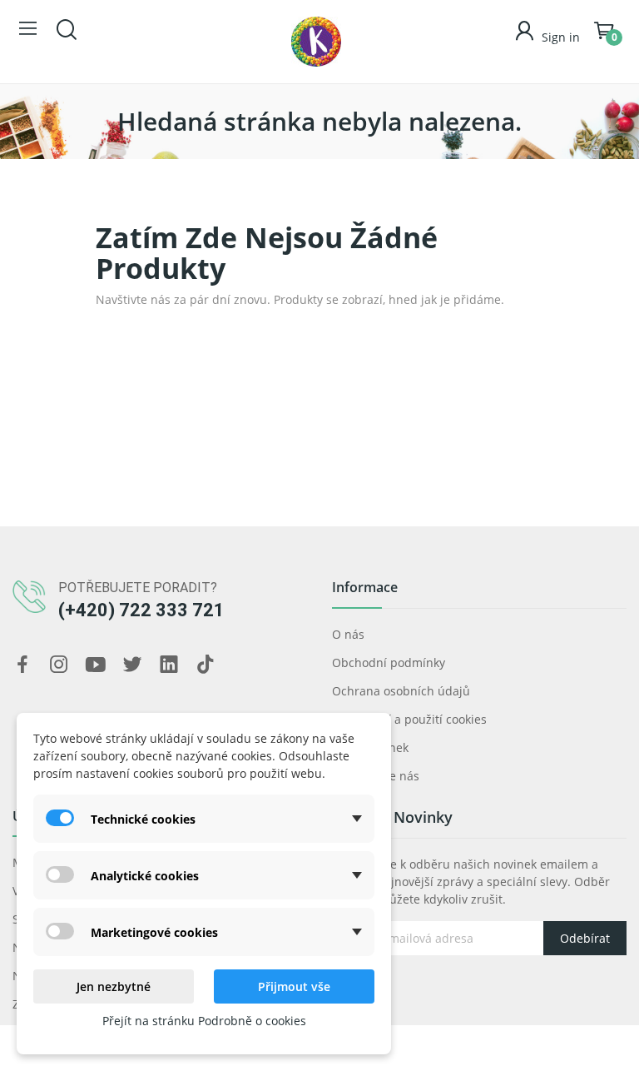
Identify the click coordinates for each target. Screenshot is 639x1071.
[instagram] (59, 665)
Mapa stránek (370, 747)
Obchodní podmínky (388, 662)
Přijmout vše (294, 986)
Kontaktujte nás (375, 776)
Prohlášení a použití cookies (409, 719)
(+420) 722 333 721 (141, 610)
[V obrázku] (316, 42)
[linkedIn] (169, 665)
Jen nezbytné (114, 986)
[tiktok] (205, 665)
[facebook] (22, 665)
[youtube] (96, 665)
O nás (348, 634)
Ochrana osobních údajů (401, 691)
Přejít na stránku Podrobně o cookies (204, 1021)
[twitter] (132, 665)
